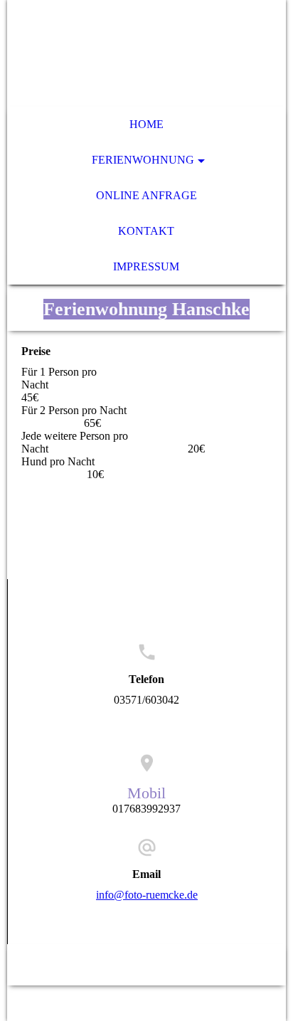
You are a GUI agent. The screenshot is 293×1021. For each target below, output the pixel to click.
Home (146, 124)
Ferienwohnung (143, 160)
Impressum (146, 266)
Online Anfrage (146, 195)
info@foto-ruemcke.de (147, 895)
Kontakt (146, 231)
